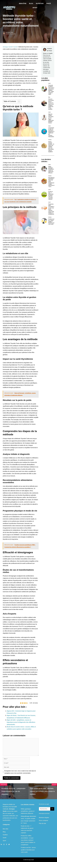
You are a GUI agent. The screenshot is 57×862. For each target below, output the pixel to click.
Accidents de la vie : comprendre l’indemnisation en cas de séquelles (13, 791)
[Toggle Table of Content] (18, 101)
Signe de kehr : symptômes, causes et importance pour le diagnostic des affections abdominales (21, 722)
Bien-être (22, 3)
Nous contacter (43, 820)
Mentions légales (44, 817)
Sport (35, 7)
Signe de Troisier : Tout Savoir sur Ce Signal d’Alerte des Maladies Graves (51, 118)
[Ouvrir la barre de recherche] (35, 12)
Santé (48, 3)
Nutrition (39, 3)
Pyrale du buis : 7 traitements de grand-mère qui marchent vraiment (50, 195)
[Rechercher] (52, 809)
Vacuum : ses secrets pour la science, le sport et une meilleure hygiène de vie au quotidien (51, 104)
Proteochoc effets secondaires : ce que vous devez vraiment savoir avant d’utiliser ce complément (28, 840)
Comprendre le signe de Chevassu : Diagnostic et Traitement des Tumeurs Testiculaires (51, 132)
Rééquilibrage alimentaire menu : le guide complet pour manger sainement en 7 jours (51, 182)
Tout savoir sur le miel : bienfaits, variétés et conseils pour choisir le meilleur (42, 791)
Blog (31, 3)
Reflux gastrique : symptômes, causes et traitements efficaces (51, 169)
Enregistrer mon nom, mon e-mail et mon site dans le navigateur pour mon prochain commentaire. (20, 772)
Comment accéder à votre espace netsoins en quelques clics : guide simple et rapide (51, 90)
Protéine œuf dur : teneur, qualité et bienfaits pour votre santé (51, 221)
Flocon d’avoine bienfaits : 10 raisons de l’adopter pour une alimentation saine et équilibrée (51, 146)
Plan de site (42, 823)
